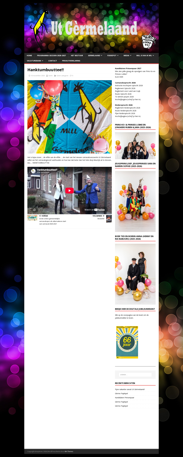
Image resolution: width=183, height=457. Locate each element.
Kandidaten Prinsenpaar (124, 397)
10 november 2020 (38, 75)
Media (126, 55)
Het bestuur (77, 55)
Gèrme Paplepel (121, 393)
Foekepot (111, 55)
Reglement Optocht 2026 (125, 88)
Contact (52, 61)
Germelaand (94, 55)
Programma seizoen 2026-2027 (51, 55)
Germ (50, 75)
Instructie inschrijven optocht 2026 (129, 85)
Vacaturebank (34, 61)
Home (29, 55)
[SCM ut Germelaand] (91, 51)
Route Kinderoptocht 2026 (125, 110)
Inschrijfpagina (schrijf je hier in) (128, 99)
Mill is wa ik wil (144, 55)
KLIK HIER (119, 77)
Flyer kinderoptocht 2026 (125, 113)
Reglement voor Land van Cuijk (127, 91)
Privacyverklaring (71, 61)
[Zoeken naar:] (135, 375)
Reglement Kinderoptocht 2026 (127, 108)
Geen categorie (62, 75)
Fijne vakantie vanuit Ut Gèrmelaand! (130, 389)
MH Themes (69, 451)
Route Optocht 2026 (123, 94)
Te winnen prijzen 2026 (124, 96)
